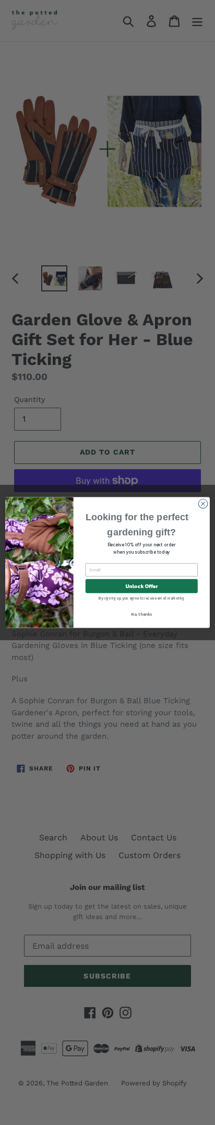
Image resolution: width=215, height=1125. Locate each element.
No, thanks (141, 614)
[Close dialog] (203, 503)
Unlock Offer (141, 586)
